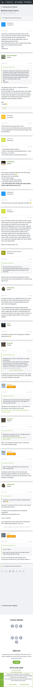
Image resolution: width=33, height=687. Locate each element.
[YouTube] (16, 626)
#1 (31, 30)
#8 (31, 259)
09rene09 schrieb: (7, 263)
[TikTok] (20, 626)
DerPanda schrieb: (7, 354)
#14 (31, 459)
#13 (31, 426)
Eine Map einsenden (16, 672)
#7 (31, 217)
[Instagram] (16, 642)
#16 (31, 541)
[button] (3, 2)
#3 (31, 123)
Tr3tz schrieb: (6, 496)
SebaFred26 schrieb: (8, 545)
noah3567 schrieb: (7, 396)
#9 (31, 295)
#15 (31, 492)
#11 (31, 351)
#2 (31, 63)
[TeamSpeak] (20, 637)
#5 (31, 169)
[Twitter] (12, 626)
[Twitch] (12, 637)
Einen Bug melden (16, 670)
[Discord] (16, 637)
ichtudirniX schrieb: (7, 67)
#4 (31, 146)
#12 (31, 392)
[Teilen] (28, 31)
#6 (31, 200)
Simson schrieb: (7, 430)
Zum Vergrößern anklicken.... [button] (16, 370)
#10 (31, 331)
